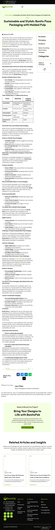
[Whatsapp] (5, 519)
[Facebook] (8, 513)
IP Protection (20, 504)
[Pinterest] (8, 516)
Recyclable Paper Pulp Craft (33, 506)
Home (6, 15)
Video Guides (44, 507)
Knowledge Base (45, 510)
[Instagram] (11, 513)
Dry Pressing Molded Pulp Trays (32, 510)
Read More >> (7, 484)
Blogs (27, 18)
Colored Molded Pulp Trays (32, 502)
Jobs (18, 502)
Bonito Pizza (5, 44)
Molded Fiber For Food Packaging (33, 519)
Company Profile (19, 508)
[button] (18, 374)
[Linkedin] (5, 513)
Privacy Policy (37, 526)
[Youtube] (5, 516)
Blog (11, 15)
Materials (43, 504)
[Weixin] (11, 516)
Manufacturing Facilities (21, 512)
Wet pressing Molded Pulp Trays (32, 515)
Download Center (45, 512)
